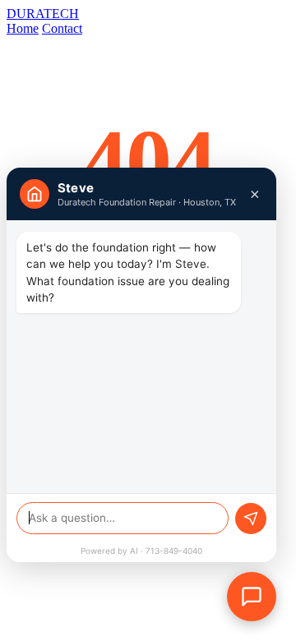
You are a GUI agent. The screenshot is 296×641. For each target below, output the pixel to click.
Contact (62, 28)
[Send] (250, 518)
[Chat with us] (251, 596)
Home (23, 28)
